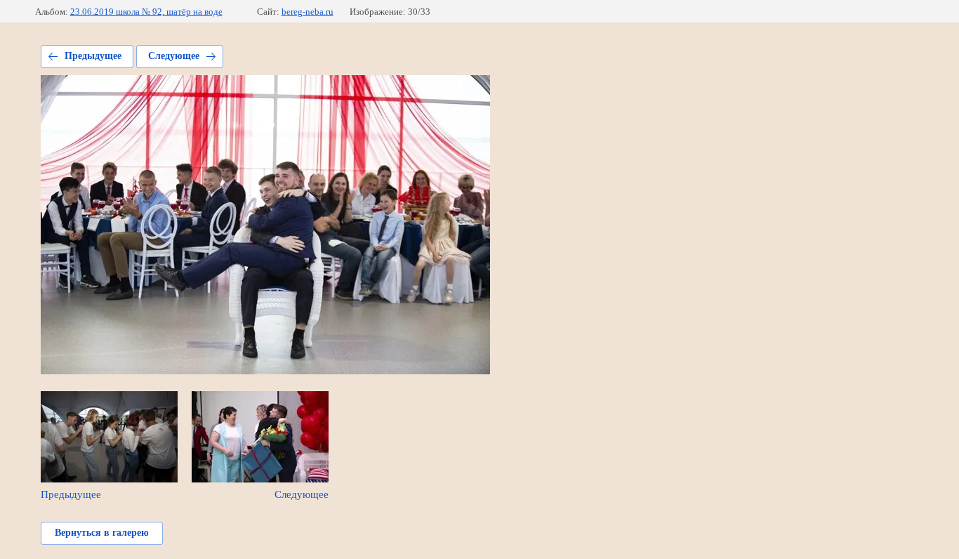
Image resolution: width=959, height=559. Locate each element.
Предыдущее (93, 56)
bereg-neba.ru (307, 11)
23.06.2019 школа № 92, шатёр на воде (146, 11)
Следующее (173, 56)
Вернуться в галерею (102, 532)
